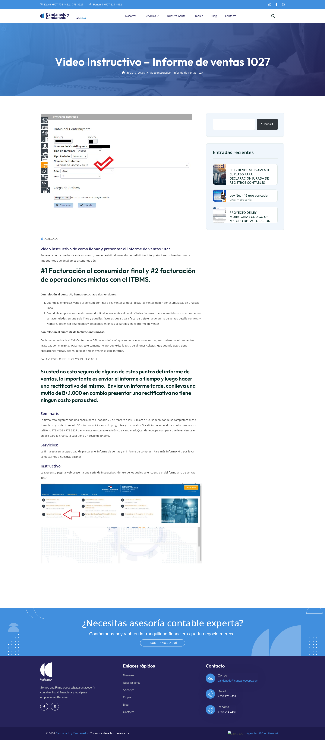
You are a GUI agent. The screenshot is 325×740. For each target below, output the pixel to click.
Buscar (267, 124)
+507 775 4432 (227, 696)
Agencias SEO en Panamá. (262, 733)
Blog (214, 16)
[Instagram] (283, 4)
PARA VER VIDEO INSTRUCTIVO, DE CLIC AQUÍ (69, 359)
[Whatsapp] (269, 4)
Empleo (198, 16)
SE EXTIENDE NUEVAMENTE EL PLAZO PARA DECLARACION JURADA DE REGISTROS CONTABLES (250, 176)
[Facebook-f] (276, 4)
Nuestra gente (176, 16)
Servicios (150, 16)
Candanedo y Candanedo (71, 733)
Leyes (141, 72)
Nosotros (131, 16)
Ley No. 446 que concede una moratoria (249, 197)
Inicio (129, 72)
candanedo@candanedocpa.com (143, 430)
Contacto (230, 16)
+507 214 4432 (227, 712)
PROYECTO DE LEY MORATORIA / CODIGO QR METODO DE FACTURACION (250, 216)
